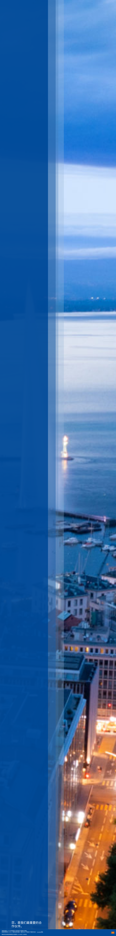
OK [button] (113, 932)
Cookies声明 (40, 932)
